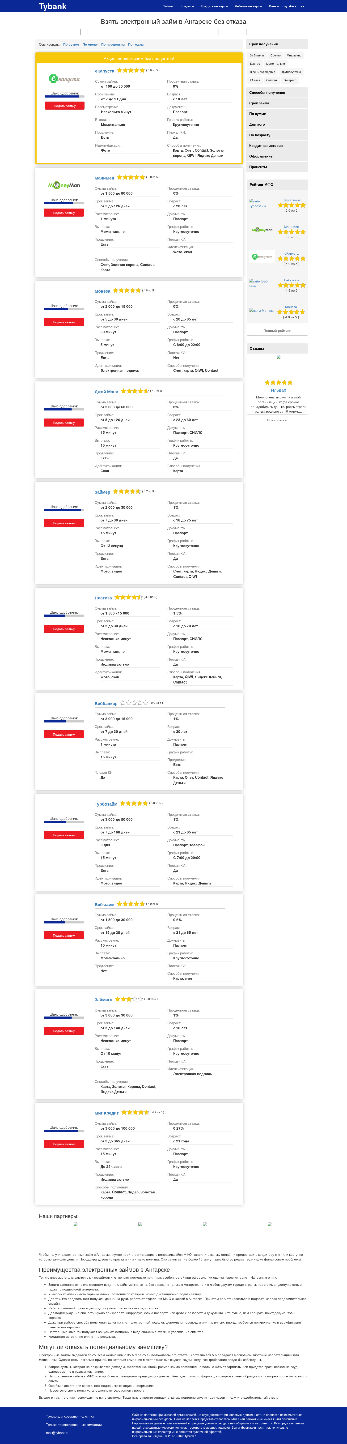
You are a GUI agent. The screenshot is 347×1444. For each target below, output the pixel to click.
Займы (168, 6)
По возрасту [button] (259, 134)
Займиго (103, 999)
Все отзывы (277, 420)
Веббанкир (106, 703)
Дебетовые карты (248, 6)
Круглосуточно (291, 72)
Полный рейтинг (277, 330)
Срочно (276, 55)
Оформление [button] (260, 156)
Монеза (102, 291)
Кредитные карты (214, 6)
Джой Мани (106, 391)
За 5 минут (257, 55)
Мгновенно (294, 55)
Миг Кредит (107, 1113)
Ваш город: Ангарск (285, 6)
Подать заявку (65, 105)
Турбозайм (106, 804)
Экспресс (290, 80)
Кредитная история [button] (266, 145)
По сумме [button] (257, 113)
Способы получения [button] (267, 92)
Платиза (103, 598)
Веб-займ (104, 904)
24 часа (255, 80)
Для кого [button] (257, 124)
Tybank (53, 6)
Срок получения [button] (263, 44)
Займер (102, 492)
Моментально (275, 63)
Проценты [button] (258, 166)
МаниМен (104, 178)
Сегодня (272, 80)
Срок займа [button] (259, 103)
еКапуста (104, 71)
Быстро (255, 63)
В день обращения (262, 72)
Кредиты (187, 6)
